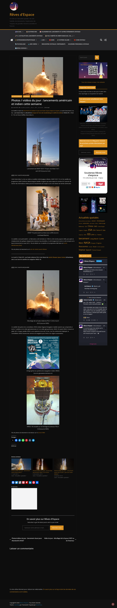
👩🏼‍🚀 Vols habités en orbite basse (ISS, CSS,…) (59, 36)
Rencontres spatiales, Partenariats (53, 44)
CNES (95, 226)
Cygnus (81, 230)
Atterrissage (102, 223)
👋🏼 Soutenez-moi (31, 31)
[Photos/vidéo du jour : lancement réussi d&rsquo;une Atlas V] (21, 464)
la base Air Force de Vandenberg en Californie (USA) (47, 113)
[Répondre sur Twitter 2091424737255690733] (84, 274)
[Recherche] (97, 57)
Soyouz (82, 249)
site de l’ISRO (41, 432)
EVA (94, 230)
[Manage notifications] (113, 604)
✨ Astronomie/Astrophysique (25, 40)
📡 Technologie (20, 44)
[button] (22, 32)
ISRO (36, 107)
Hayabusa (81, 234)
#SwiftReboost (87, 271)
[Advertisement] (24, 498)
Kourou (99, 234)
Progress (98, 243)
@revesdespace (97, 267)
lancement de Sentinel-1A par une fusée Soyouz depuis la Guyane (41, 110)
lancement (40, 107)
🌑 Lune (42, 40)
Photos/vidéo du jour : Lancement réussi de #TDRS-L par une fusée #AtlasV (63, 472)
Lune (101, 238)
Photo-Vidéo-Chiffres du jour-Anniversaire (42, 96)
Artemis (80, 223)
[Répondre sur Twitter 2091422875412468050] (84, 292)
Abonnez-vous (56, 528)
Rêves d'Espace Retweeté (95, 297)
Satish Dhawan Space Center (57, 257)
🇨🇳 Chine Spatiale (79, 40)
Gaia (104, 230)
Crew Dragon (101, 226)
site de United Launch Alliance (39, 249)
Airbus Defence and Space (85, 221)
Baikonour (81, 226)
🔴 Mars (51, 40)
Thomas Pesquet (96, 250)
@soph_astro (98, 300)
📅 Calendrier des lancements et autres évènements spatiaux (60, 31)
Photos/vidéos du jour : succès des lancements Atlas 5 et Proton (42, 471)
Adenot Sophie (88, 300)
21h (104, 326)
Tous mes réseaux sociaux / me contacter (93, 82)
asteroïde (86, 223)
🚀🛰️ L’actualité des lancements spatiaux (28, 36)
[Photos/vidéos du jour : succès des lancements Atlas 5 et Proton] (43, 464)
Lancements (26, 96)
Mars (81, 243)
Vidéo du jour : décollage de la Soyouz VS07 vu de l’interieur (59, 539)
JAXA (92, 235)
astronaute (92, 223)
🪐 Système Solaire (63, 40)
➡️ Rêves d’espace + (21, 48)
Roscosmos (83, 246)
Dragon (85, 230)
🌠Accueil (18, 31)
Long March (94, 239)
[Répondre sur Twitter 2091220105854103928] (84, 337)
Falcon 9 (99, 230)
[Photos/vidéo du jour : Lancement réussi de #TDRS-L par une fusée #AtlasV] (64, 464)
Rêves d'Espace (22, 14)
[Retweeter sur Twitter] (87, 297)
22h (104, 300)
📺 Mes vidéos (32, 44)
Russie (95, 246)
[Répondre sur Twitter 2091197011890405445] (84, 320)
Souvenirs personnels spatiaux (78, 44)
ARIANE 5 (94, 221)
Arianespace (101, 221)
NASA (87, 242)
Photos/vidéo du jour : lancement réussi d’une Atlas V (20, 471)
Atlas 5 (32, 107)
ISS (89, 234)
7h (103, 267)
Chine (90, 226)
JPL (96, 234)
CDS (86, 226)
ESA (90, 229)
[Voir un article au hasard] (105, 40)
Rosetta (90, 246)
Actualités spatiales (16, 96)
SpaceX (88, 250)
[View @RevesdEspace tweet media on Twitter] (98, 333)
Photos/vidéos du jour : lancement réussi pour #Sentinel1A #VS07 (27, 539)
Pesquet (93, 243)
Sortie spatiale (100, 246)
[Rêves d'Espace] (12, 40)
